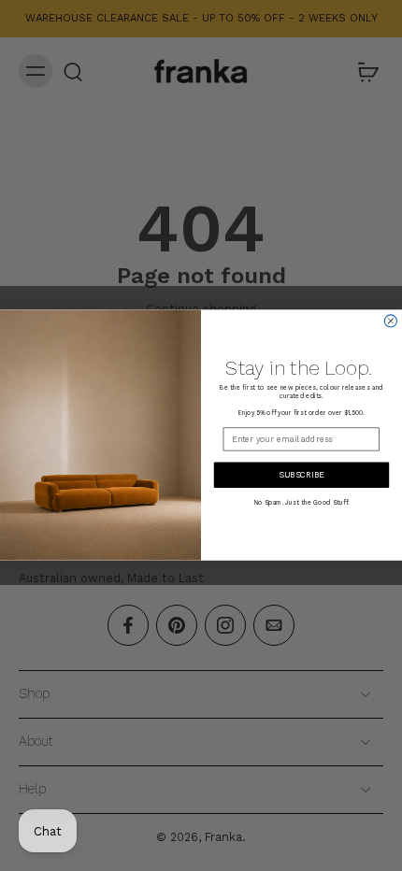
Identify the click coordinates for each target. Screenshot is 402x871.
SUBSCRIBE (301, 474)
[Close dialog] (390, 321)
